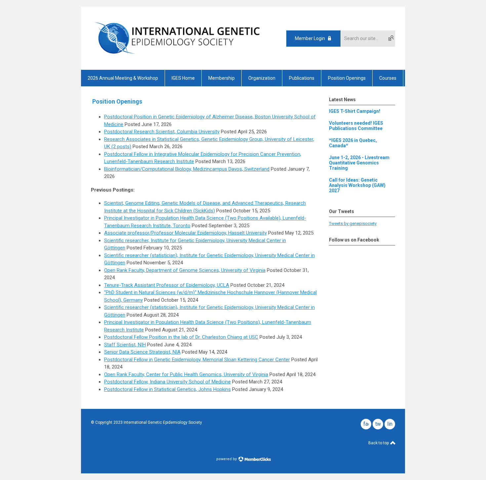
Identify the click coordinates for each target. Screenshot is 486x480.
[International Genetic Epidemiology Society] (177, 58)
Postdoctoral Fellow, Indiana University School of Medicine (167, 382)
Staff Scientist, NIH (125, 345)
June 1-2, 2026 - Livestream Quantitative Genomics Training (359, 163)
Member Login (310, 38)
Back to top (379, 443)
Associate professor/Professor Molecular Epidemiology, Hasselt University (185, 233)
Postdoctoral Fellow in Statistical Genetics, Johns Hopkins (167, 389)
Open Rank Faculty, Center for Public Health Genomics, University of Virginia (186, 374)
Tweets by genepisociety (353, 223)
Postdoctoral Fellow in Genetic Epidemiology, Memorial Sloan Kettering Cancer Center (197, 360)
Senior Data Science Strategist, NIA (142, 352)
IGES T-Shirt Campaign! (354, 111)
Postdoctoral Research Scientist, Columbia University (162, 132)
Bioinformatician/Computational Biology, (148, 169)
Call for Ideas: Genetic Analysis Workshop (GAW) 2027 (357, 185)
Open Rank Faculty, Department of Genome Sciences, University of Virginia (184, 270)
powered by (227, 459)
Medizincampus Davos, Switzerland (231, 169)
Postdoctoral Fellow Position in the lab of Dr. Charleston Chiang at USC (181, 337)
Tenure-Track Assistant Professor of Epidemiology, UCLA (166, 285)
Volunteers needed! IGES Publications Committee (356, 125)
